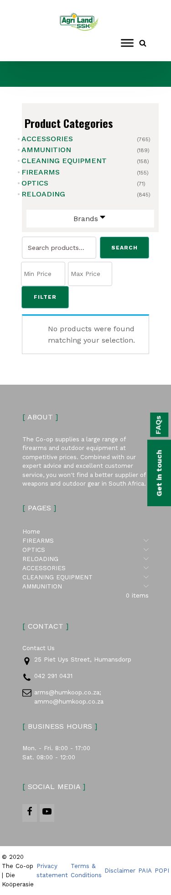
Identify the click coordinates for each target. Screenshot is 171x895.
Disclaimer (119, 870)
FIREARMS (40, 172)
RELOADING (43, 194)
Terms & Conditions (86, 871)
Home (31, 531)
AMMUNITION (46, 149)
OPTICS (34, 183)
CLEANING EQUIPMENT (64, 160)
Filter (45, 297)
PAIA (145, 870)
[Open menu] (127, 42)
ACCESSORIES (47, 138)
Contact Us (38, 648)
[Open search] (142, 43)
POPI (162, 870)
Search (124, 247)
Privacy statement (52, 871)
